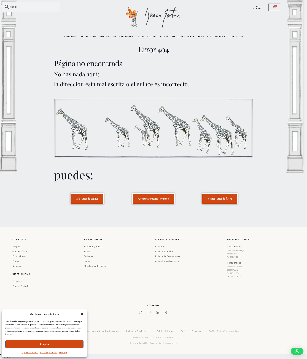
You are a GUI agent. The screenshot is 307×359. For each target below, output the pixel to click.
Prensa (16, 261)
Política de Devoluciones (167, 256)
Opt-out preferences (30, 352)
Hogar (87, 261)
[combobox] (31, 7)
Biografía (17, 246)
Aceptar (44, 344)
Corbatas (88, 256)
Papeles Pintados (21, 286)
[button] (82, 314)
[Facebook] (166, 313)
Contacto (160, 246)
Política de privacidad (48, 352)
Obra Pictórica (19, 251)
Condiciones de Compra (167, 261)
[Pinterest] (149, 313)
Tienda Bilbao (234, 246)
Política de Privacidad (191, 331)
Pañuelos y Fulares (93, 246)
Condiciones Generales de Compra (102, 331)
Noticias (16, 266)
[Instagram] (140, 313)
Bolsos (87, 251)
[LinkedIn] (158, 313)
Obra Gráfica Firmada (95, 266)
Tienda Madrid (234, 263)
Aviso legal (63, 352)
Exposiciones (19, 256)
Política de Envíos (164, 251)
